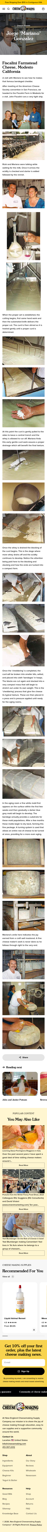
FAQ (28, 1508)
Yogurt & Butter (9, 1480)
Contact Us (31, 1513)
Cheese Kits (8, 1470)
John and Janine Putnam (14, 1099)
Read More (23, 1165)
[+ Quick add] (34, 1330)
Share (25, 1057)
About (29, 1455)
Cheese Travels (23, 25)
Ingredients (7, 1460)
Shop (4, 1455)
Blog (4, 1498)
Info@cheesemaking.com (14, 1443)
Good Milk (7, 1494)
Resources (7, 1488)
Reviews (30, 1465)
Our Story (30, 1460)
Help (28, 1488)
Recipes (6, 1503)
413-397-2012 (8, 1447)
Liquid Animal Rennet (14, 1318)
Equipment (7, 1465)
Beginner (6, 1475)
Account (30, 1498)
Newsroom (31, 1475)
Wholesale (31, 1470)
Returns (29, 1503)
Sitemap (6, 1508)
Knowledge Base (10, 1513)
